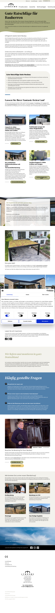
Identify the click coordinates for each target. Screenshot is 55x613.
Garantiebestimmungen (10, 595)
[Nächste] (53, 287)
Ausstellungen (34, 1)
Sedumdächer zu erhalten (41, 265)
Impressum (7, 593)
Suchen (40, 1)
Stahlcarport (15, 143)
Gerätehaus (37, 103)
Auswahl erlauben (27, 321)
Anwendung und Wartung (10, 566)
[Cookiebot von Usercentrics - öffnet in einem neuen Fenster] (47, 291)
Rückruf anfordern (16, 465)
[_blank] (31, 547)
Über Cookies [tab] (45, 294)
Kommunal (51, 7)
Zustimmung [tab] (10, 294)
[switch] (21, 316)
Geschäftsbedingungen (10, 591)
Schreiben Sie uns (16, 462)
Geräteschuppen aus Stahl (41, 178)
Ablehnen (10, 321)
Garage (31, 103)
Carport (44, 103)
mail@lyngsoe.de (29, 586)
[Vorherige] (1, 287)
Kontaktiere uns (46, 1)
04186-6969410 (30, 64)
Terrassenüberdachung (12, 104)
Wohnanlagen (41, 7)
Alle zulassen (45, 321)
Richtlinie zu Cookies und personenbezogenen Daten (16, 597)
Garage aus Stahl (40, 141)
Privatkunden (23, 7)
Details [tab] (27, 294)
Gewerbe (32, 7)
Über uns (28, 1)
